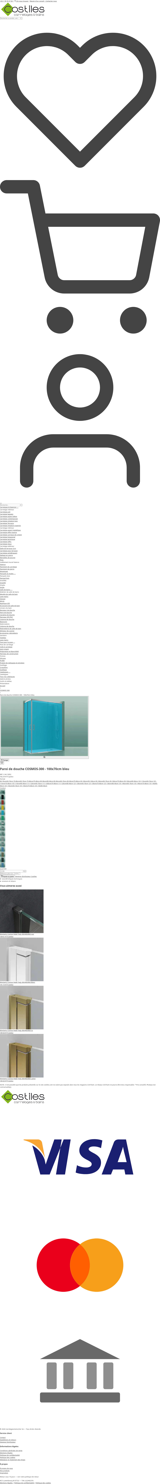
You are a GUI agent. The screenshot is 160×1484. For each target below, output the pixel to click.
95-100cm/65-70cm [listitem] (102, 781)
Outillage (3, 670)
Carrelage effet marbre (8, 532)
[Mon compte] (80, 500)
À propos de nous (6, 1468)
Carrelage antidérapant (8, 553)
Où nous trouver (22, 1)
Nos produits (4, 1471)
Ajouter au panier (8, 876)
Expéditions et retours (8, 1440)
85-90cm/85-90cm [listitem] (47, 781)
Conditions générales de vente (11, 1451)
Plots (1, 560)
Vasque (2, 599)
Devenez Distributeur (8, 1442)
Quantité (3, 869)
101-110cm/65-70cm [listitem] (145, 781)
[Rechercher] (21, 18)
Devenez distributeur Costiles (26, 876)
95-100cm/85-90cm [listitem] (131, 781)
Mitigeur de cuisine (7, 631)
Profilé (2, 661)
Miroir (2, 601)
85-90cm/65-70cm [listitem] (60, 781)
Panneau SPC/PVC (6, 617)
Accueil (2, 686)
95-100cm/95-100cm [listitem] (87, 781)
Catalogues (4, 672)
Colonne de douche (7, 619)
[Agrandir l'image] (44, 727)
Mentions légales (6, 1453)
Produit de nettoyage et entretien (12, 663)
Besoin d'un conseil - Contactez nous (43, 1)
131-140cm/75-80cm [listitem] (141, 783)
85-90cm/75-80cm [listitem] (73, 781)
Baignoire (3, 622)
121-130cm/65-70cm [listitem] (80, 783)
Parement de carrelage (8, 567)
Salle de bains (5, 590)
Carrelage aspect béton (8, 516)
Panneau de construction (9, 654)
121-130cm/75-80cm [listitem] (96, 783)
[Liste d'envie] (80, 179)
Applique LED (5, 603)
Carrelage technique (7, 539)
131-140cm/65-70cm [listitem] (126, 783)
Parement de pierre (7, 569)
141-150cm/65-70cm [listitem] (11, 786)
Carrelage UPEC (5, 542)
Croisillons (4, 667)
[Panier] (80, 340)
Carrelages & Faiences (8, 507)
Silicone (3, 658)
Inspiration (4, 1473)
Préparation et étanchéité (9, 651)
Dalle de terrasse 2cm (8, 548)
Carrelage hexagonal (7, 537)
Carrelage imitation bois (9, 521)
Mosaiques (4, 571)
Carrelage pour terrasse (9, 551)
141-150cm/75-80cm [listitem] (27, 786)
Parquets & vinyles (7, 574)
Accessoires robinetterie (9, 633)
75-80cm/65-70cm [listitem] (20, 781)
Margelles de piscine (7, 558)
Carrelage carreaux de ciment (11, 535)
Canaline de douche (7, 615)
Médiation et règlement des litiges (12, 1460)
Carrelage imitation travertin (10, 526)
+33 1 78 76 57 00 (6, 1)
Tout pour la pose (6, 642)
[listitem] (80, 791)
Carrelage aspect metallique (10, 530)
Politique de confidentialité (10, 1455)
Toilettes (3, 638)
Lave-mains (4, 597)
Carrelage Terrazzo (7, 523)
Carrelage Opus (6, 544)
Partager (5, 760)
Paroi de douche (6, 613)
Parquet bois (4, 578)
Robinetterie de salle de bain (10, 629)
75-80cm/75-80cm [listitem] (33, 781)
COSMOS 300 (5, 690)
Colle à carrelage (6, 647)
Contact (3, 1437)
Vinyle (2, 587)
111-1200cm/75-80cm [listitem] (50, 783)
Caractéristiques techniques (12, 879)
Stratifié (3, 583)
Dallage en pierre (6, 555)
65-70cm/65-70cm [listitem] (6, 781)
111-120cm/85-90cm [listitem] (65, 783)
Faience (3, 564)
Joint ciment (4, 649)
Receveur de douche (7, 610)
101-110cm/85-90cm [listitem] (19, 783)
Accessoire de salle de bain (10, 606)
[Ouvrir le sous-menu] (15, 574)
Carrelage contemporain (9, 519)
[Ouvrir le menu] (1, 503)
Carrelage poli (5, 512)
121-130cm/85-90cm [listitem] (111, 783)
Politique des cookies (7, 1457)
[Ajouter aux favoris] (2, 762)
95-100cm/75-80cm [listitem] (117, 781)
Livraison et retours (9, 881)
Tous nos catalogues (7, 677)
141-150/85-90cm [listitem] (41, 786)
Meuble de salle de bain (9, 594)
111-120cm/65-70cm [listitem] (34, 783)
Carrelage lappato (6, 514)
